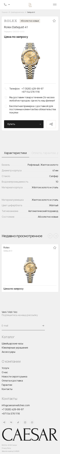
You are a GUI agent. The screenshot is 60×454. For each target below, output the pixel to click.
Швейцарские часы (12, 343)
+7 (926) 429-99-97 (13, 409)
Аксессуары (8, 351)
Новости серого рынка (14, 376)
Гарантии (7, 384)
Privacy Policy (6, 448)
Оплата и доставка (12, 380)
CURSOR (16, 451)
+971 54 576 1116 (11, 413)
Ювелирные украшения (15, 347)
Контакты (7, 389)
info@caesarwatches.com (16, 405)
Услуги (5, 368)
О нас (5, 372)
